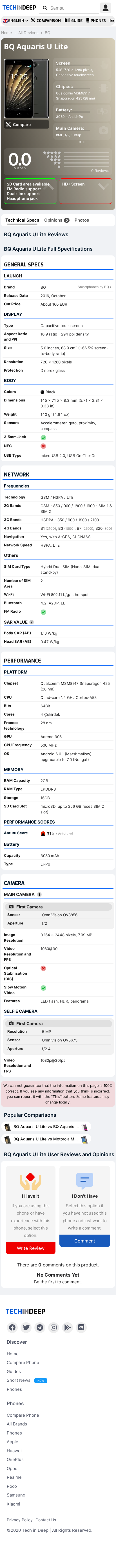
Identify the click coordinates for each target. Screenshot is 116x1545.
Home (13, 1353)
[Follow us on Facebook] (12, 1327)
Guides (14, 1371)
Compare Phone (23, 1362)
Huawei (14, 1450)
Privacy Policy (20, 1519)
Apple (12, 1441)
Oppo (12, 1468)
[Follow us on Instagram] (53, 1327)
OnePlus (15, 1459)
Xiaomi (13, 1504)
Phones (98, 20)
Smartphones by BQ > (95, 287)
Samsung (16, 1495)
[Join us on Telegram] (39, 1327)
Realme (14, 1477)
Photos (82, 220)
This (56, 1096)
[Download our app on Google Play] (67, 1327)
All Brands (17, 1424)
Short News (25, 1380)
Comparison (49, 20)
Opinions (56, 220)
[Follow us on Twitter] (26, 1327)
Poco (12, 1486)
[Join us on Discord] (81, 1327)
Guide (76, 20)
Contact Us (45, 1519)
